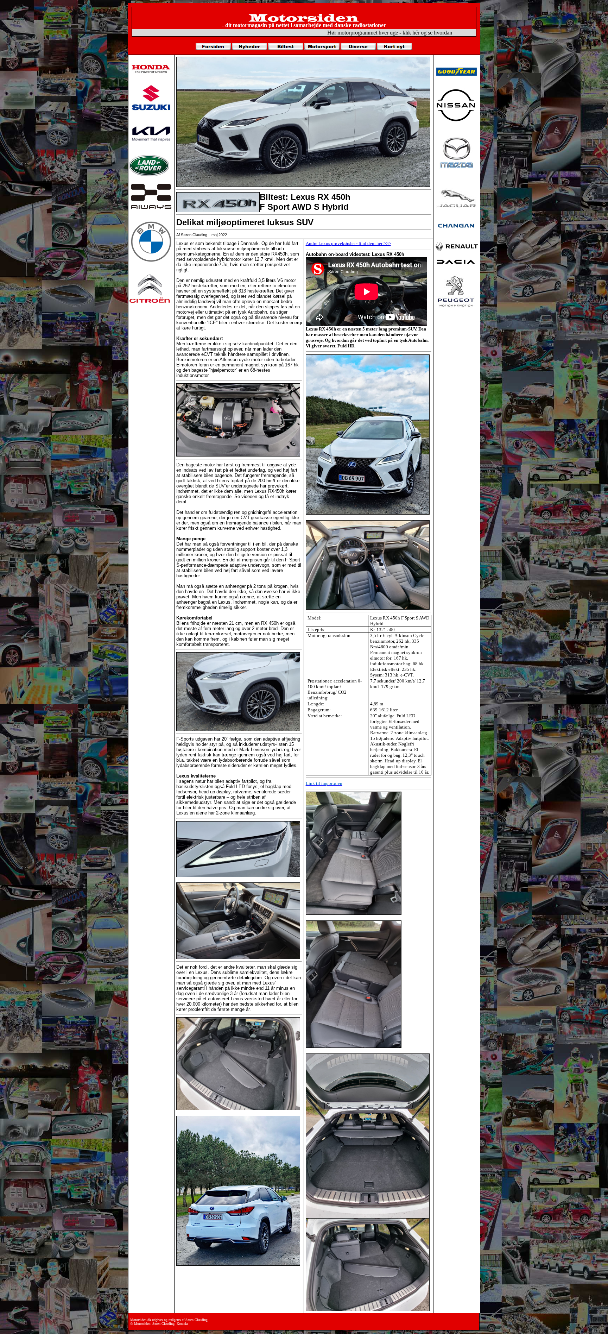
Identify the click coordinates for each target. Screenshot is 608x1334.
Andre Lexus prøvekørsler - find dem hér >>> (348, 243)
